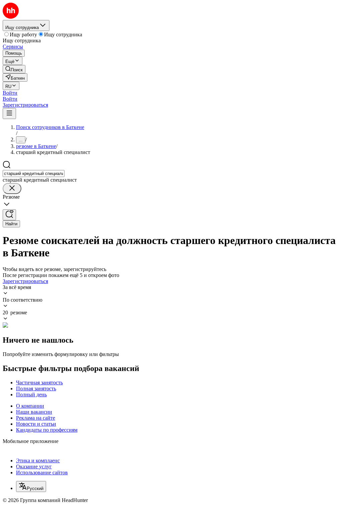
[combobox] (33, 173)
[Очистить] (12, 188)
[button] (10, 93)
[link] (14, 69)
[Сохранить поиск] (9, 214)
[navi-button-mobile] (9, 113)
